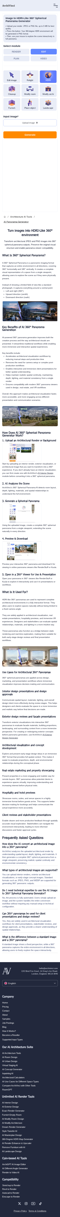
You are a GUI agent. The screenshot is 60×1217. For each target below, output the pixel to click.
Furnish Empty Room (12, 1115)
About (5, 1015)
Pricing (5, 1006)
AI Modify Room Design (13, 1119)
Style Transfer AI (9, 1131)
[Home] (4, 216)
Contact (5, 1011)
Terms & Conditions (37, 1211)
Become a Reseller (11, 1035)
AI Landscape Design (12, 1151)
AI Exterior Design (10, 1107)
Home (5, 1002)
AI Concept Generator (12, 1069)
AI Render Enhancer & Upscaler (16, 1143)
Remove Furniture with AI (13, 1147)
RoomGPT (7, 1089)
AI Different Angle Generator (15, 1168)
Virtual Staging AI (10, 1065)
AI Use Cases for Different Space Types (20, 1081)
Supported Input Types (12, 1039)
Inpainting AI (7, 1073)
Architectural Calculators (13, 1077)
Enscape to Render (11, 1196)
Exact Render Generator (13, 1111)
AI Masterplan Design (12, 1135)
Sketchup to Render (11, 1185)
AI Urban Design (9, 1061)
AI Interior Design (45, 473)
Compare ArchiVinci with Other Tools (19, 1085)
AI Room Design (9, 1057)
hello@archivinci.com (48, 968)
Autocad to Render (10, 1193)
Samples (6, 1019)
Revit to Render (9, 1189)
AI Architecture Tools (11, 1053)
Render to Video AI (10, 1172)
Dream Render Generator (13, 1127)
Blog (4, 1027)
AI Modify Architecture (12, 1123)
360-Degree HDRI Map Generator (17, 1139)
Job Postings (8, 1023)
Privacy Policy (20, 1211)
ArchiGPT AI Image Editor (14, 1164)
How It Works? (9, 1031)
